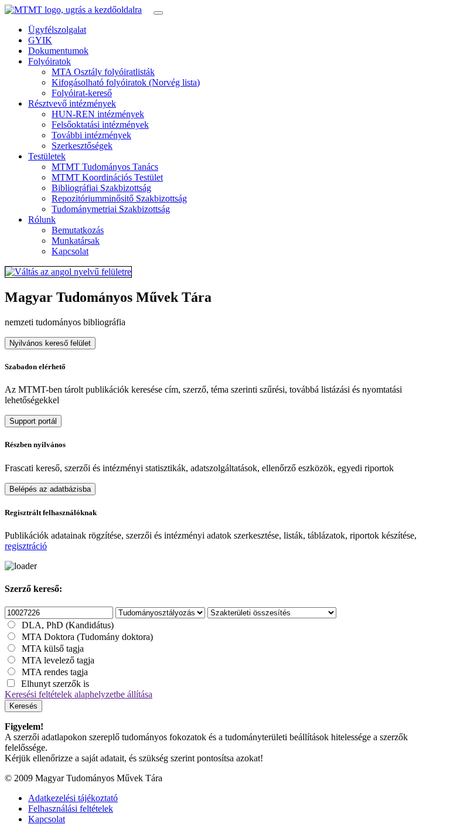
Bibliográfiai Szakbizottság (101, 188)
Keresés (23, 706)
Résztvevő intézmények (72, 103)
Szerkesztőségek (82, 146)
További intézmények (91, 135)
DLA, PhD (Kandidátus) (68, 625)
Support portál (33, 421)
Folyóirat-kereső (82, 93)
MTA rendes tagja (55, 672)
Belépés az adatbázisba (50, 489)
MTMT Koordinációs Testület (107, 177)
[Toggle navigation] (158, 13)
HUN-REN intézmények (98, 114)
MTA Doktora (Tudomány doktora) (87, 637)
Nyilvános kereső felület (50, 343)
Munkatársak (76, 241)
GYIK (40, 40)
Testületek (47, 156)
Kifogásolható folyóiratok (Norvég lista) (126, 82)
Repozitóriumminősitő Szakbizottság (119, 198)
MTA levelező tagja (58, 660)
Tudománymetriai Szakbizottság (111, 209)
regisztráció (26, 546)
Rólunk (42, 219)
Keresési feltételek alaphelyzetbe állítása (78, 694)
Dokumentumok (58, 51)
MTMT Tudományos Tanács (105, 167)
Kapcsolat (70, 251)
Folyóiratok (49, 61)
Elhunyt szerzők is (55, 684)
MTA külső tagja (53, 648)
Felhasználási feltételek (70, 808)
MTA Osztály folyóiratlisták (103, 72)
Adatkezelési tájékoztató (73, 798)
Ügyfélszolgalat (57, 30)
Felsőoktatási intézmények (100, 125)
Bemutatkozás (78, 230)
